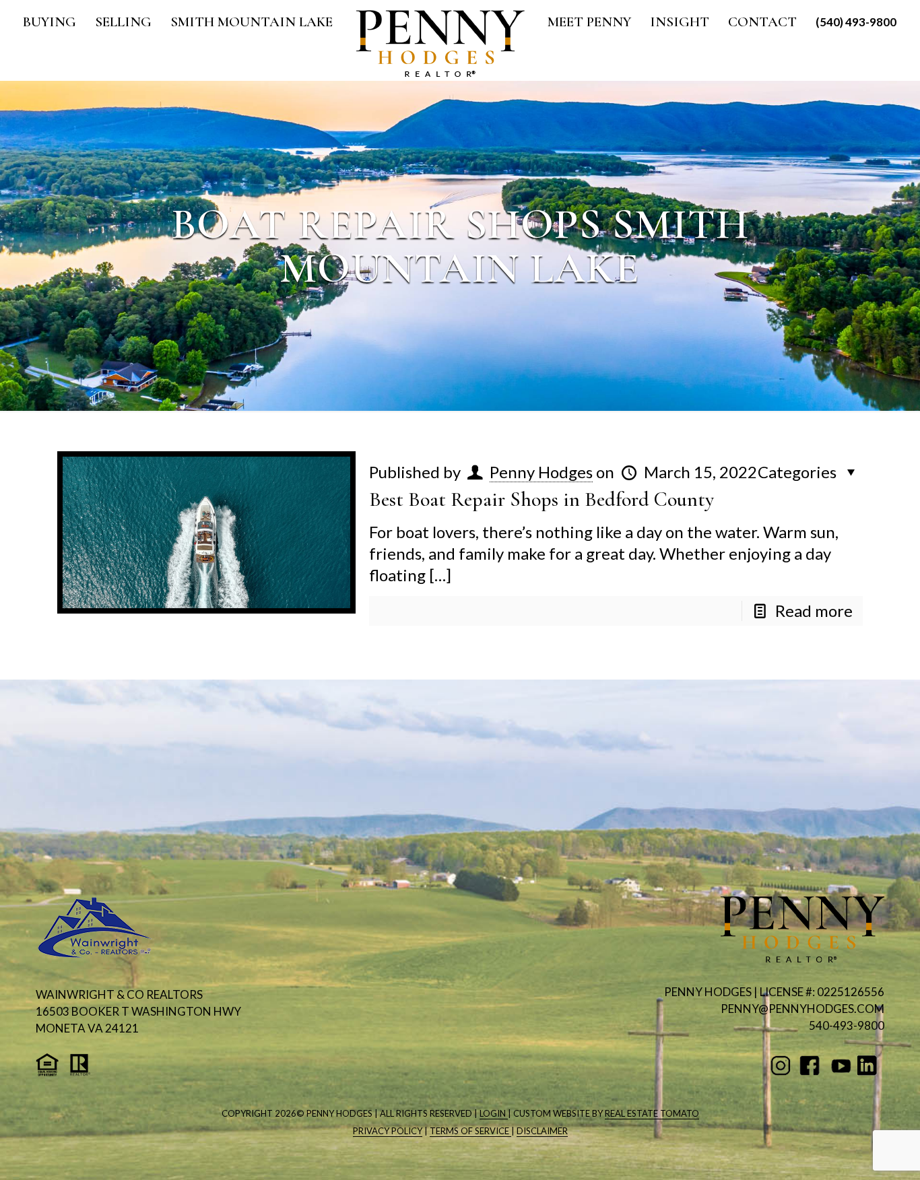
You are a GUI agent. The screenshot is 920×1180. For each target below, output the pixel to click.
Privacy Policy (387, 1130)
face (811, 1065)
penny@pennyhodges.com (802, 1009)
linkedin (869, 1065)
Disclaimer (542, 1130)
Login (494, 1113)
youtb (840, 1065)
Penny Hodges (541, 472)
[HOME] (440, 43)
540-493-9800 (846, 1025)
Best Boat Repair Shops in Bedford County (541, 499)
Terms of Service (470, 1130)
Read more (814, 610)
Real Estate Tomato (652, 1113)
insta (782, 1065)
